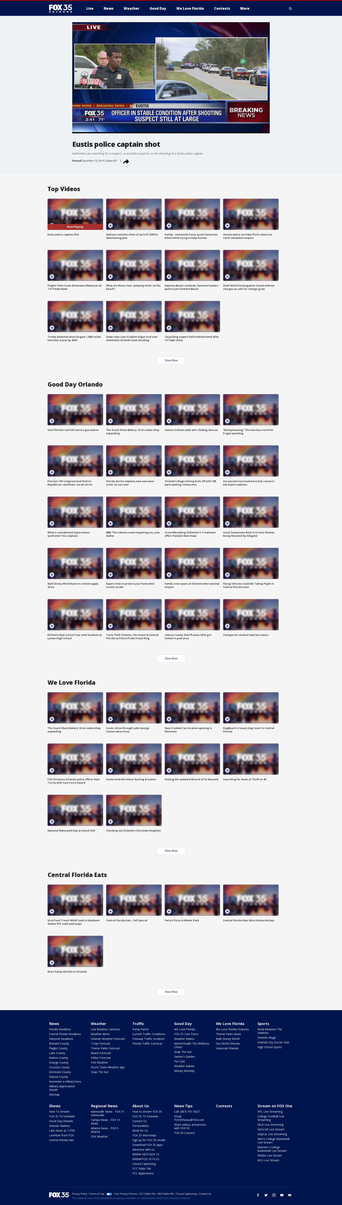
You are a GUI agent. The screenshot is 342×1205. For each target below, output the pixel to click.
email (290, 1195)
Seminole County (60, 1072)
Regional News (104, 1106)
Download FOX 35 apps (147, 1145)
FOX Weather (99, 1062)
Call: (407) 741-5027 (187, 1111)
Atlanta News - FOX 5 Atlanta (104, 1130)
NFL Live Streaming (270, 1111)
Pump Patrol (140, 1029)
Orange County (58, 1062)
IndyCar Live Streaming (272, 1134)
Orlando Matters (59, 1126)
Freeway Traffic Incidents (148, 1039)
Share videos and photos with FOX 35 (190, 1126)
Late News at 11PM (62, 1130)
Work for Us (140, 1130)
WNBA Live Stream (269, 1155)
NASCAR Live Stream (270, 1129)
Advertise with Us (143, 1149)
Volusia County (58, 1077)
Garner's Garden (184, 1056)
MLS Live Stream (268, 1160)
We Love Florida (184, 1029)
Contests (224, 1106)
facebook (258, 1195)
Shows (54, 1106)
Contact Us (139, 1121)
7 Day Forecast (100, 1043)
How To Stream (59, 1111)
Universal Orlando (227, 1048)
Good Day (183, 1023)
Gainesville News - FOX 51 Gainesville (107, 1113)
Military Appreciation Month (62, 1088)
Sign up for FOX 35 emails (148, 1140)
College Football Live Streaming (270, 1118)
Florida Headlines (60, 1029)
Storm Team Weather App (107, 1067)
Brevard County (59, 1043)
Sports (263, 1023)
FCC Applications (143, 1173)
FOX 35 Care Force (186, 1034)
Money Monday (184, 1071)
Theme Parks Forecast (105, 1048)
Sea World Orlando (228, 1043)
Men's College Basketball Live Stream (273, 1140)
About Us (140, 1106)
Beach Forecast (101, 1053)
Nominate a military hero (65, 1081)
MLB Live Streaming (270, 1124)
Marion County (58, 1058)
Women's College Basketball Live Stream (272, 1149)
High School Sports (269, 1047)
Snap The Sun (99, 1072)
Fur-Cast (179, 1061)
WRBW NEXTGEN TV (145, 1154)
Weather (98, 1023)
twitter (266, 1195)
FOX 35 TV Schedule (62, 1116)
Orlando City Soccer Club (273, 1042)
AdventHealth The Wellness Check (191, 1045)
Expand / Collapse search (290, 8)
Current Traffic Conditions (148, 1034)
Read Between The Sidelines (269, 1031)
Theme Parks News (228, 1034)
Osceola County (59, 1067)
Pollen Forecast (101, 1058)
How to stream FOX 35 (147, 1111)
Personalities (140, 1126)
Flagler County (58, 1048)
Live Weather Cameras (105, 1029)
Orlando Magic (266, 1037)
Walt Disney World (227, 1039)
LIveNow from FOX (61, 1135)
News (54, 1023)
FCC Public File (141, 1168)
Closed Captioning (144, 1164)
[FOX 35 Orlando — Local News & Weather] (62, 8)
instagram (274, 1195)
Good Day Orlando (61, 1121)
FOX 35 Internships (144, 1135)
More (244, 8)
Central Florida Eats (61, 1140)
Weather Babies (184, 1039)
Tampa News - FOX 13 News (105, 1121)
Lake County (57, 1053)
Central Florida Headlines (65, 1034)
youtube (282, 1195)
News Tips (183, 1106)
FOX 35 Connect (184, 1133)
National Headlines (61, 1039)
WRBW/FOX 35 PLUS (145, 1159)
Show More (171, 360)
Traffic (138, 1023)
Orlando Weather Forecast (108, 1039)
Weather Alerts (100, 1034)
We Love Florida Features (232, 1029)
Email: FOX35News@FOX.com (189, 1118)
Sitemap (54, 1094)
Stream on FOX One (274, 1106)
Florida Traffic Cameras (147, 1043)
